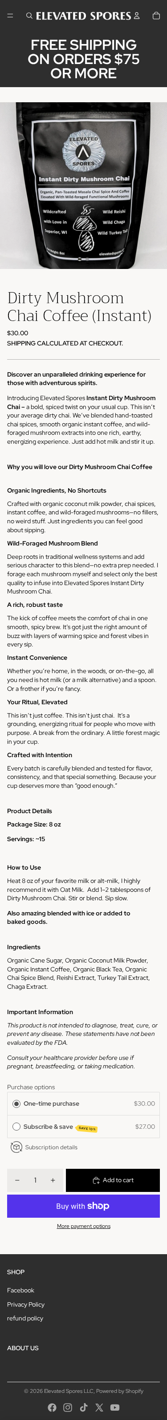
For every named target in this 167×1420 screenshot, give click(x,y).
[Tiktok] (83, 1407)
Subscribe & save (60, 1127)
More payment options (83, 1226)
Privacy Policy (26, 1304)
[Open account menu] (137, 15)
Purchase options (31, 1087)
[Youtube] (115, 1407)
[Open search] (29, 15)
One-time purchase (51, 1103)
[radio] (16, 1103)
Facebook (20, 1290)
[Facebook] (52, 1407)
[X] (99, 1407)
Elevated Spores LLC (69, 1391)
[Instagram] (67, 1407)
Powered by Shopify (119, 1391)
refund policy (25, 1318)
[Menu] (10, 15)
